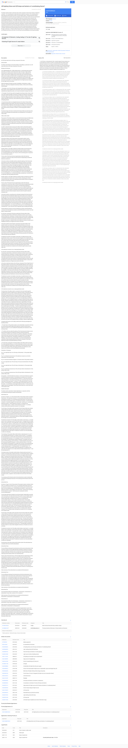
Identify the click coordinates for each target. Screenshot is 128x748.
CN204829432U (5, 682)
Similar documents (61, 50)
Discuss (63, 53)
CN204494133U (5, 673)
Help (79, 746)
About (49, 746)
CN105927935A (5, 625)
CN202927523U (5, 694)
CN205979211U (5, 685)
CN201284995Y (5, 658)
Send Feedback (55, 746)
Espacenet (53, 53)
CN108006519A (5, 628)
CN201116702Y (5, 656)
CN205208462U (5, 646)
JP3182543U (4, 642)
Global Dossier (59, 53)
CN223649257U (5, 692)
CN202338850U (5, 666)
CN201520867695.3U (6, 711)
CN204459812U (5, 668)
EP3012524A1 (4, 644)
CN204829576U (5, 651)
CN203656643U (5, 670)
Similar (65, 15)
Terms (69, 746)
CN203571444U (5, 699)
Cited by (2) (50, 50)
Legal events (55, 50)
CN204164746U (5, 661)
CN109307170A (5, 663)
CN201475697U (5, 690)
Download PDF (50, 15)
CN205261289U (5, 654)
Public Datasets (63, 746)
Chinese (54, 18)
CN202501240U (5, 697)
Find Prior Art (58, 15)
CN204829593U (5, 680)
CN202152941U (5, 675)
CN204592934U (5, 687)
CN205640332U (5, 649)
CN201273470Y (5, 678)
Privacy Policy (74, 746)
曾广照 (50, 20)
